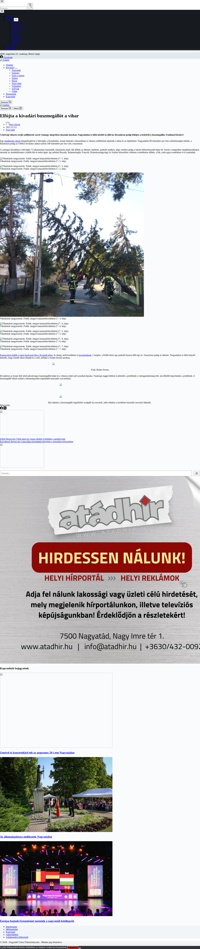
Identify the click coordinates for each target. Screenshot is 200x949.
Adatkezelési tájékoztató (17, 937)
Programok (11, 94)
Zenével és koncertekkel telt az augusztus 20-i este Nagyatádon (37, 752)
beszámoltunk (85, 355)
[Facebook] (2, 408)
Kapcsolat (10, 96)
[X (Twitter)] (5, 408)
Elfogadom (72, 947)
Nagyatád (16, 70)
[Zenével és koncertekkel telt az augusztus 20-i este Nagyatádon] (56, 747)
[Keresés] (196, 473)
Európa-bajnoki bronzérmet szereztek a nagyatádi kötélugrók (37, 921)
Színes (15, 78)
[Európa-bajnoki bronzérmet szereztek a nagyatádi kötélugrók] (56, 915)
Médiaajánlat (12, 929)
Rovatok (10, 67)
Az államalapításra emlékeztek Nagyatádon (26, 836)
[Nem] (80, 948)
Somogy (15, 73)
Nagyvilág (16, 83)
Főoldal (9, 65)
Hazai (14, 81)
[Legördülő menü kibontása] (16, 68)
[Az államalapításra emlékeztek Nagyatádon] (56, 831)
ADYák (15, 88)
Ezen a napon (18, 75)
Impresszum (11, 926)
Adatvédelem (12, 934)
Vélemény (16, 86)
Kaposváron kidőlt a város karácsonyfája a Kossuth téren (26, 355)
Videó (14, 91)
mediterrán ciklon (12, 141)
